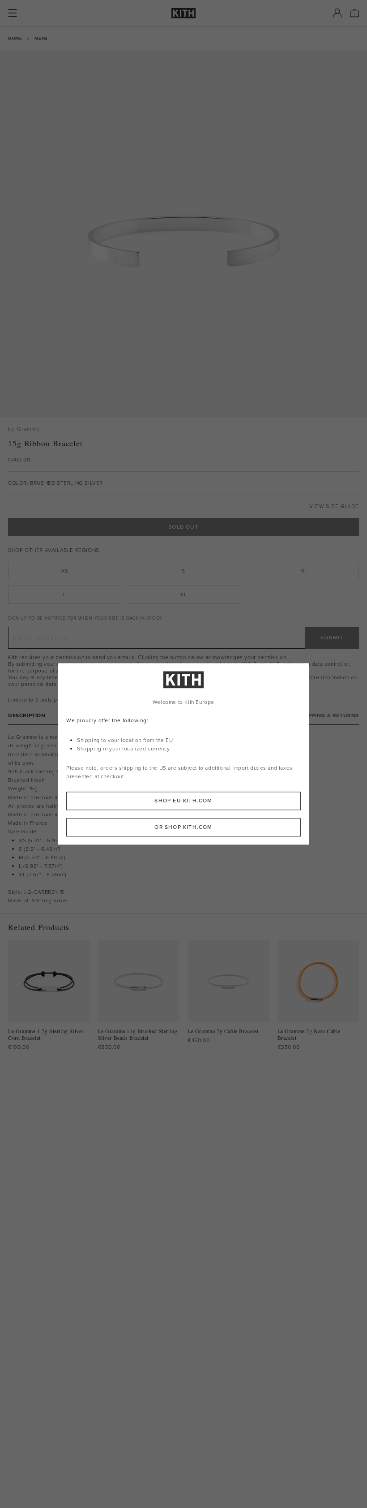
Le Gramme (24, 429)
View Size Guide (334, 506)
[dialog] (183, 753)
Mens (40, 38)
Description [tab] (27, 715)
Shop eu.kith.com (183, 801)
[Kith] (183, 13)
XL (183, 594)
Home (15, 38)
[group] (183, 234)
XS (64, 571)
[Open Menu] (12, 13)
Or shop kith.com (183, 827)
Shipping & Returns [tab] (329, 715)
